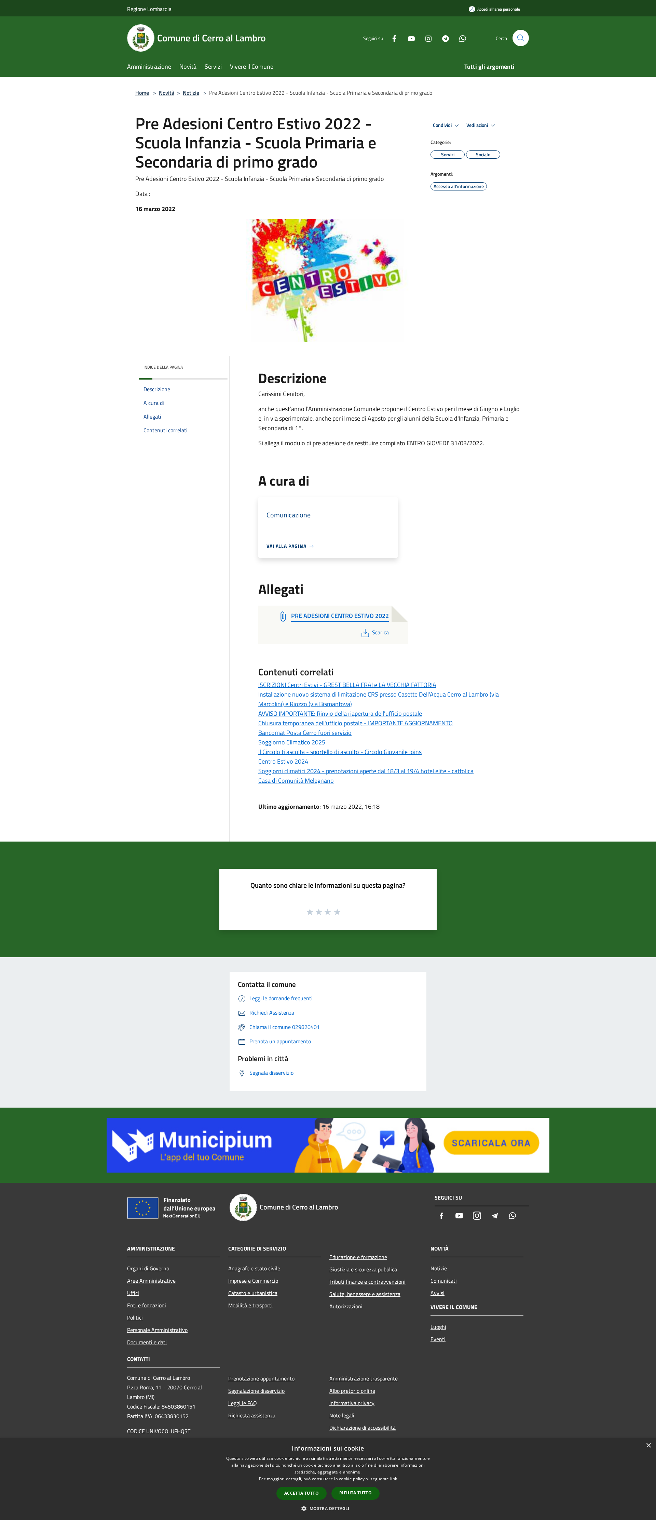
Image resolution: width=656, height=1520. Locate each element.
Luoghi (438, 1327)
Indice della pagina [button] (163, 367)
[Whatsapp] (460, 37)
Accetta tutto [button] (301, 1493)
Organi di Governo (148, 1268)
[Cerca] (520, 38)
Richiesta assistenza (251, 1415)
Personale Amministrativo (157, 1330)
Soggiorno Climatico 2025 (291, 742)
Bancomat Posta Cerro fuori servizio (305, 732)
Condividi (443, 125)
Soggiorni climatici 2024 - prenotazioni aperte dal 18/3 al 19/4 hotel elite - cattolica (366, 771)
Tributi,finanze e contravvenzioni (367, 1282)
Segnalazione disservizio (256, 1391)
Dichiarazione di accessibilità (362, 1428)
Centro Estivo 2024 (283, 761)
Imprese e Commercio (253, 1281)
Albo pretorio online (352, 1391)
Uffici (133, 1293)
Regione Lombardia (149, 9)
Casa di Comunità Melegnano (296, 780)
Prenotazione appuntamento (261, 1378)
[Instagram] (426, 37)
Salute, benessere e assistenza (364, 1294)
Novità (166, 93)
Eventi (438, 1339)
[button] (327, 1508)
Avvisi (437, 1293)
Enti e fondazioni (146, 1305)
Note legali (341, 1415)
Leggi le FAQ (242, 1403)
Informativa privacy (351, 1403)
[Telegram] (443, 37)
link (393, 1479)
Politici (135, 1317)
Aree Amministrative (151, 1281)
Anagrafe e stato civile (254, 1268)
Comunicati (443, 1281)
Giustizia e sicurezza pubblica (363, 1269)
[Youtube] (408, 37)
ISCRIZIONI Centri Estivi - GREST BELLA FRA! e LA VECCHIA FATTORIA (347, 684)
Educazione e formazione (358, 1257)
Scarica (380, 632)
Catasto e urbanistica (252, 1293)
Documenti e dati (147, 1342)
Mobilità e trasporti (250, 1305)
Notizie (191, 93)
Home (142, 93)
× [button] (648, 1445)
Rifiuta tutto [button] (355, 1493)
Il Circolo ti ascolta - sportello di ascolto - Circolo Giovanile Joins (340, 751)
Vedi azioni (477, 125)
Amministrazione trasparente (363, 1378)
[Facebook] (391, 37)
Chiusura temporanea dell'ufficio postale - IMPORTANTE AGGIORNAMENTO (355, 723)
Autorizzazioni (346, 1306)
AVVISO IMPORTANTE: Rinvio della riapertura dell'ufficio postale (340, 713)
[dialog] (328, 1479)
